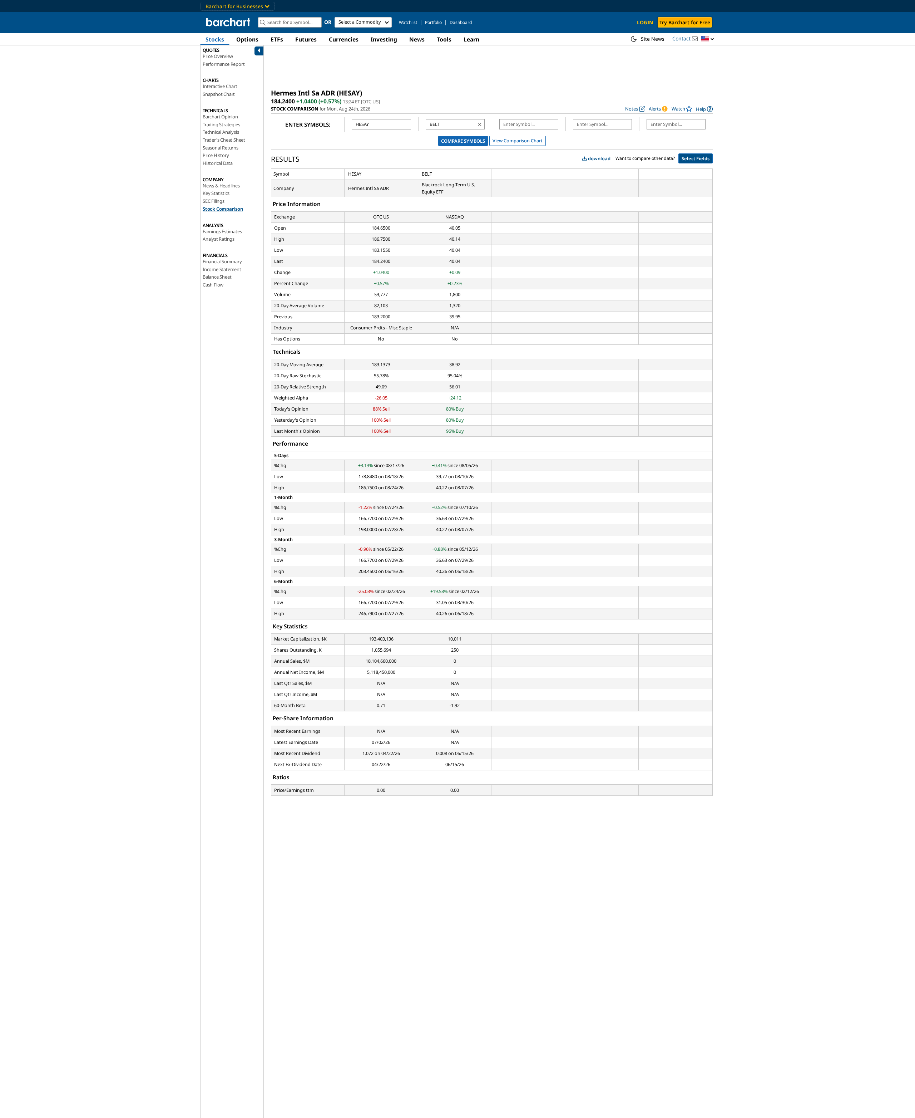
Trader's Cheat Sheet (224, 140)
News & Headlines (221, 185)
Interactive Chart (220, 86)
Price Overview (218, 56)
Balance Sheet (217, 277)
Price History (216, 155)
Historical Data (218, 163)
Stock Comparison (223, 209)
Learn (471, 39)
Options (247, 39)
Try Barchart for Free (684, 22)
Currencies (343, 39)
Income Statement (222, 269)
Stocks (215, 39)
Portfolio (433, 22)
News (417, 39)
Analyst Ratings (218, 239)
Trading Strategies (221, 124)
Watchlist (408, 22)
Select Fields (695, 158)
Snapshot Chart (219, 94)
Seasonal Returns (220, 147)
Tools (444, 39)
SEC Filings (213, 201)
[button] (708, 39)
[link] (704, 109)
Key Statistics (216, 193)
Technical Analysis (221, 132)
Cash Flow (213, 284)
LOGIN (645, 22)
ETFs (277, 39)
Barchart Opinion (220, 116)
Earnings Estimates (222, 231)
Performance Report (223, 64)
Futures (306, 39)
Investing (384, 39)
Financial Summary (222, 261)
